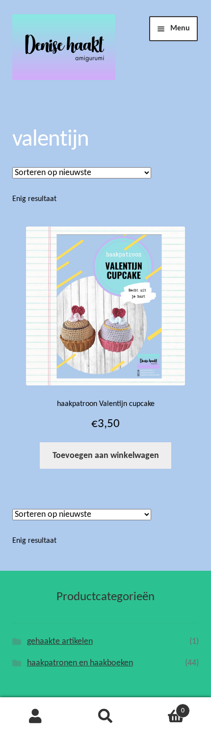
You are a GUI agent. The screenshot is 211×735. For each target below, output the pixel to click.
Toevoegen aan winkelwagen (106, 455)
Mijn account (35, 716)
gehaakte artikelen (60, 641)
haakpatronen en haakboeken (80, 663)
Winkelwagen (163, 707)
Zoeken (105, 716)
